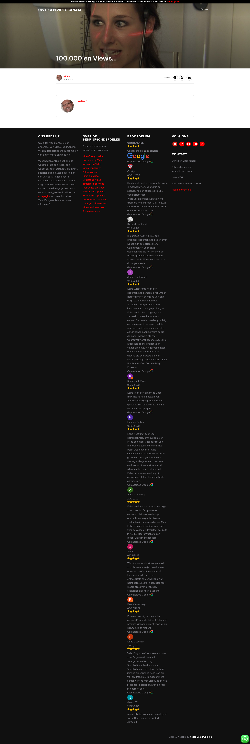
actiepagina (44, 196)
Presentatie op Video (94, 191)
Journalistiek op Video (95, 199)
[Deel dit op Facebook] (175, 78)
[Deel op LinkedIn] (189, 78)
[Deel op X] (182, 78)
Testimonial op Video (94, 195)
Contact (205, 9)
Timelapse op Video (93, 183)
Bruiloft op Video (92, 179)
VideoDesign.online (93, 156)
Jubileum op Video (93, 160)
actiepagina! (173, 1)
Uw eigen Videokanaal (95, 203)
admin (67, 76)
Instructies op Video (94, 187)
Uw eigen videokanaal (60, 10)
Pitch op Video (91, 175)
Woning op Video (92, 164)
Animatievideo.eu (92, 211)
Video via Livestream (94, 207)
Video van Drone (92, 168)
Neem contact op (181, 189)
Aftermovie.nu (90, 172)
